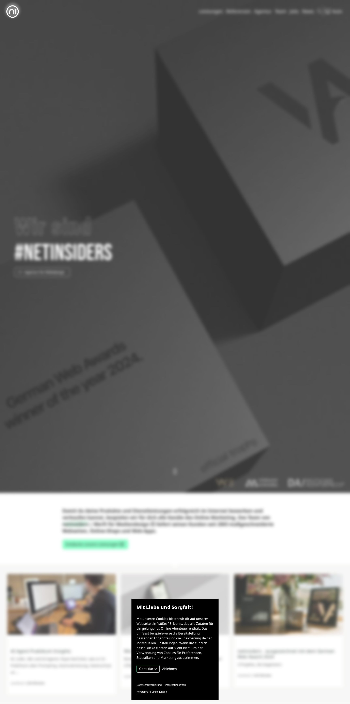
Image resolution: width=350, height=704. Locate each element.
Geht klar (146, 669)
